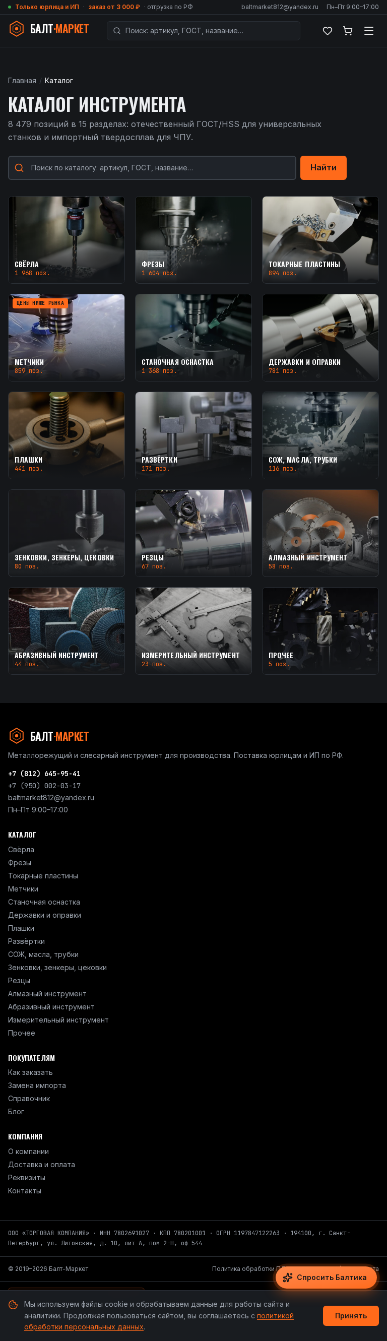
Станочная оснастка (44, 902)
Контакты (24, 1190)
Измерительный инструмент (58, 1019)
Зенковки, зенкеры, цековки (57, 967)
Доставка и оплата (41, 1164)
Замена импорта (37, 1085)
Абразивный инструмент (51, 1006)
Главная (22, 80)
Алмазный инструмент (47, 993)
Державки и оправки (44, 915)
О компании (28, 1151)
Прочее (21, 1033)
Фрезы (19, 862)
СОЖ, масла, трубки (43, 954)
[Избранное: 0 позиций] (327, 31)
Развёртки (26, 941)
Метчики (23, 888)
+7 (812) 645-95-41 (44, 773)
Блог (16, 1111)
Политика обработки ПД (249, 1268)
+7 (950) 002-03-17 (44, 785)
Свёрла (21, 849)
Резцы (19, 980)
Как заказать (30, 1072)
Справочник (29, 1098)
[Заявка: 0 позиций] (348, 31)
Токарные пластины (43, 875)
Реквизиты (26, 1177)
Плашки (21, 928)
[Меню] (369, 31)
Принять (351, 1315)
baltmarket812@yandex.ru (279, 7)
